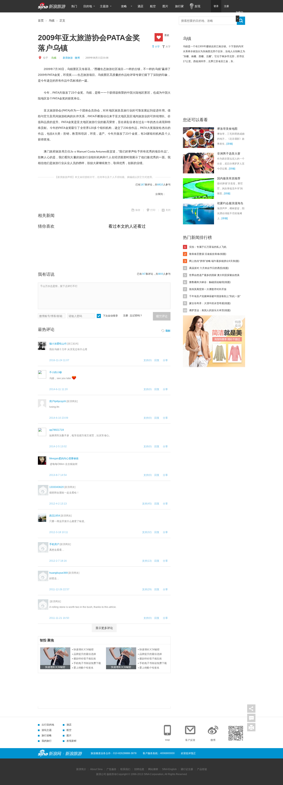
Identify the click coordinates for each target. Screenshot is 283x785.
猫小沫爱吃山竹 (58, 343)
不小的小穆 (55, 372)
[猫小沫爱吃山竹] (42, 346)
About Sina (96, 769)
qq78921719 (56, 429)
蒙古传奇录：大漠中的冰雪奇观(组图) (210, 303)
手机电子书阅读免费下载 (87, 663)
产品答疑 (202, 769)
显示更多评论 (104, 628)
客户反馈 (190, 740)
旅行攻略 (47, 735)
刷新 (166, 330)
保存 (137, 210)
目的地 (87, 6)
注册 (226, 6)
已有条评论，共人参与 (153, 184)
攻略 (124, 6)
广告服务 (111, 769)
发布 (162, 316)
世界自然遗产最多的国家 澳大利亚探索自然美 (214, 275)
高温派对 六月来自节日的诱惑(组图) (209, 268)
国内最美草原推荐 (228, 178)
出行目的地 (48, 724)
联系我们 (125, 769)
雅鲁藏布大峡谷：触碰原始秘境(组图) (210, 282)
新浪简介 (81, 769)
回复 (156, 360)
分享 (251, 708)
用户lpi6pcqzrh (57, 401)
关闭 (168, 210)
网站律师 (153, 769)
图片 (165, 6)
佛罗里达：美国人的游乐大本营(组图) (210, 310)
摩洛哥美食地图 (227, 128)
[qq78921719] (42, 432)
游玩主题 (47, 730)
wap (167, 739)
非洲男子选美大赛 (228, 153)
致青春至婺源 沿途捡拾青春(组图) (207, 254)
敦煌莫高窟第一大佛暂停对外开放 (207, 289)
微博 (77, 57)
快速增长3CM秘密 (84, 649)
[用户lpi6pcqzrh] (42, 403)
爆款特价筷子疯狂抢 (85, 658)
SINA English (169, 769)
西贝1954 (54, 515)
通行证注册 (187, 769)
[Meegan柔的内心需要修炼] (42, 460)
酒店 (140, 6)
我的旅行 (47, 740)
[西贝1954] (42, 518)
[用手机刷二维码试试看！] (236, 733)
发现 (197, 6)
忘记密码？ (136, 315)
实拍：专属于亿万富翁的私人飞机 (207, 247)
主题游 (104, 6)
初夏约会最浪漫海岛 (230, 203)
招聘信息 (139, 769)
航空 (153, 6)
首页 (41, 20)
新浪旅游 (68, 57)
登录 (216, 6)
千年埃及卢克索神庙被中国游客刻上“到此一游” (215, 296)
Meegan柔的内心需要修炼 (64, 458)
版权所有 (112, 774)
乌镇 (51, 20)
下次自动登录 (110, 315)
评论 (251, 718)
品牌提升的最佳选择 (85, 654)
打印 (152, 210)
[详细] (229, 143)
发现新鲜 (71, 740)
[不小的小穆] (42, 374)
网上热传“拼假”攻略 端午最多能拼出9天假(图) (214, 261)
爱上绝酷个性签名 (83, 667)
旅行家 (179, 6)
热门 (74, 6)
